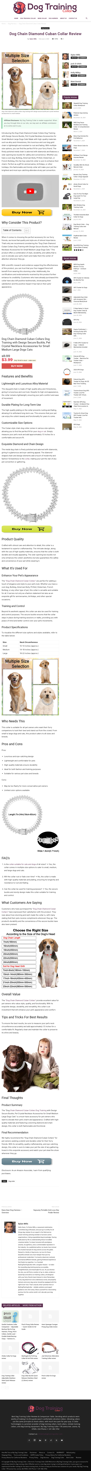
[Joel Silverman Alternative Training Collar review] (50, 1348)
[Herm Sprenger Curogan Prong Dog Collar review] (50, 1316)
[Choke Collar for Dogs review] (10, 1348)
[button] (86, 18)
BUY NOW (17, 366)
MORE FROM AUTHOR (32, 1305)
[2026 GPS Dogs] (67, 372)
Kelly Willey (75, 72)
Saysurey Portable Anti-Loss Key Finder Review (46, 1211)
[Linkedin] (40, 1440)
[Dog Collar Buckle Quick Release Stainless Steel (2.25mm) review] (30, 1368)
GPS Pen (76, 320)
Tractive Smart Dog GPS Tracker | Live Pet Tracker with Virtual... (81, 393)
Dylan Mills (33, 39)
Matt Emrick (76, 81)
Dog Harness (53, 18)
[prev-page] (3, 1387)
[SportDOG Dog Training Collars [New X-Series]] (67, 247)
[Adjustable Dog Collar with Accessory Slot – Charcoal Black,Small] (67, 299)
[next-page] (6, 1387)
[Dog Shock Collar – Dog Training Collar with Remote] (67, 226)
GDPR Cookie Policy (36, 1455)
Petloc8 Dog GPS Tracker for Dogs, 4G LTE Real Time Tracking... (81, 381)
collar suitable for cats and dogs (22, 864)
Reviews (78, 1457)
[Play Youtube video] (30, 191)
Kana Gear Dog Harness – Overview (12, 1211)
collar (27, 459)
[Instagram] (34, 1440)
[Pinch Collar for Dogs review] (50, 1368)
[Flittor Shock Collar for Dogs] (67, 148)
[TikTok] (51, 1440)
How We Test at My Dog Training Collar (14, 1452)
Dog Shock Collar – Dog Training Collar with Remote (81, 227)
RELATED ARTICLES (11, 1305)
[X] (56, 1440)
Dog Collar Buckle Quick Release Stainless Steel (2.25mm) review (30, 1378)
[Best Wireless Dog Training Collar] (67, 207)
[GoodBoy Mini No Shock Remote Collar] (67, 167)
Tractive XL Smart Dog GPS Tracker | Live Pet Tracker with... (81, 415)
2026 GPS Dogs (79, 370)
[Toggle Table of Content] (25, 231)
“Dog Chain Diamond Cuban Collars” (20, 581)
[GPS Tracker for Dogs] (67, 289)
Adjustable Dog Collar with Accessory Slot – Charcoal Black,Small (81, 299)
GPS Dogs (77, 424)
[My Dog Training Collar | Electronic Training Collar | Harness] (45, 8)
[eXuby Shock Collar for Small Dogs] (67, 186)
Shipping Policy (6, 1455)
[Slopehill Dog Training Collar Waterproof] (67, 105)
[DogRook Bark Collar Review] (67, 238)
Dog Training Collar (28, 18)
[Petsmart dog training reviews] (67, 115)
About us (63, 18)
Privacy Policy (33, 1457)
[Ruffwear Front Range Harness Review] (67, 157)
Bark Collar (42, 18)
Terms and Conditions (21, 1455)
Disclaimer (33, 1452)
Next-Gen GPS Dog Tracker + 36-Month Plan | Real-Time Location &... (81, 404)
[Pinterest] (45, 1440)
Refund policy (70, 1452)
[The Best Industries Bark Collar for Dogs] (67, 217)
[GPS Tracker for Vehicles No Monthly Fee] (67, 280)
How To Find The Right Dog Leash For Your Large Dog (81, 196)
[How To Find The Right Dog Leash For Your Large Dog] (67, 196)
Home (16, 18)
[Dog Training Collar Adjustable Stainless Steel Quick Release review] (10, 1368)
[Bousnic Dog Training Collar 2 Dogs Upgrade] (67, 176)
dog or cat (42, 431)
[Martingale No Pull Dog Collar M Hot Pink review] (30, 1348)
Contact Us (73, 18)
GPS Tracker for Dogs (80, 287)
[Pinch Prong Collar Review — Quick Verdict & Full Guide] (30, 1316)
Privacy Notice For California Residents (58, 1455)
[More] (65, 44)
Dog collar (12, 1181)
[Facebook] (29, 1440)
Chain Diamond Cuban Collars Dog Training (28, 1110)
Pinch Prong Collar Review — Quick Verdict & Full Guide (30, 1327)
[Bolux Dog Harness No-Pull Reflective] (67, 138)
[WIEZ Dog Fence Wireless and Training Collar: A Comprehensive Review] (67, 125)
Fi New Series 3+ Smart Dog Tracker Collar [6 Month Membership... (81, 311)
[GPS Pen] (67, 322)
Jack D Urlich (76, 64)
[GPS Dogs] (67, 426)
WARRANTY (60, 1452)
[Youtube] (62, 1440)
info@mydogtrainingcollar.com (50, 1434)
